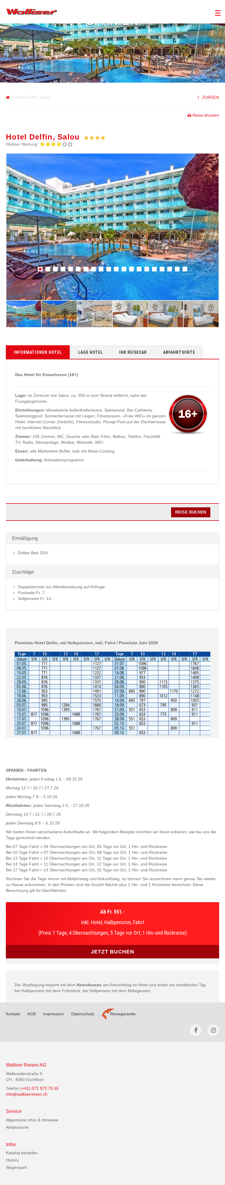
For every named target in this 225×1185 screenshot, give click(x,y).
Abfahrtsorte (179, 352)
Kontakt (13, 1013)
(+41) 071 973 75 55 (40, 1088)
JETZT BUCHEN (112, 952)
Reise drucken (205, 115)
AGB (31, 1013)
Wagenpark (16, 1167)
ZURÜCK (210, 97)
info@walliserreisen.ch (26, 1094)
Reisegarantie (123, 1013)
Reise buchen (190, 512)
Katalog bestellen (22, 1152)
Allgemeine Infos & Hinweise (32, 1120)
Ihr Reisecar (133, 352)
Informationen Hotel (38, 352)
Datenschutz (82, 1013)
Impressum (53, 1013)
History (12, 1160)
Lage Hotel (90, 352)
